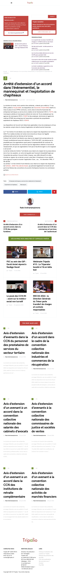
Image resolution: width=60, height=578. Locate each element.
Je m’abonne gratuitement (15, 33)
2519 (26, 120)
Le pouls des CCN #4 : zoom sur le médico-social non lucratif (16, 299)
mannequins (23, 184)
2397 (25, 116)
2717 (51, 112)
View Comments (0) (29, 214)
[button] (10, 174)
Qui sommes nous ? (44, 561)
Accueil (5, 71)
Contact (41, 563)
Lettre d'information (43, 32)
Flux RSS (41, 565)
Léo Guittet (36, 43)
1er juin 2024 (17, 108)
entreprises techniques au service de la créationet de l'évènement (25, 181)
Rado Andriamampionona (11, 100)
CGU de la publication (45, 559)
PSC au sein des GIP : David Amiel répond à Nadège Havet (16, 264)
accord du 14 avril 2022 (42, 108)
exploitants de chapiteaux (11, 184)
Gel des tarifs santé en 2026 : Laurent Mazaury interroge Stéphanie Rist (21, 45)
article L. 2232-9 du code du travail (17, 166)
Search (52, 16)
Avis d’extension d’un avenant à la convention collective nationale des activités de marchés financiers (44, 485)
